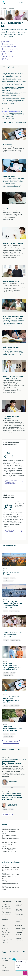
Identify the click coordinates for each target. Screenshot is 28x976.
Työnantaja (9, 7)
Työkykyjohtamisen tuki (8, 8)
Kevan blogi (18, 934)
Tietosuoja (4, 965)
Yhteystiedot (6, 904)
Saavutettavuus (6, 963)
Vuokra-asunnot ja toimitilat (7, 939)
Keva (3, 925)
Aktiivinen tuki (7, 54)
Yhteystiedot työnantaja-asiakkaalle (19, 905)
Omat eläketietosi (7, 906)
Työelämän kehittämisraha (10, 49)
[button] (25, 973)
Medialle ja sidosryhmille (6, 931)
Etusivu (3, 7)
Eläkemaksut (19, 919)
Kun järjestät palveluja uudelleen (20, 922)
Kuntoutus (5, 919)
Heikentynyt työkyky (7, 917)
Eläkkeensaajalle (7, 914)
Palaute (4, 967)
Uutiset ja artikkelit (20, 928)
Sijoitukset (5, 934)
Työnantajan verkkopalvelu (19, 910)
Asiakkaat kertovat (8, 56)
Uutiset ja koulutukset (9, 59)
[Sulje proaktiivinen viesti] (26, 961)
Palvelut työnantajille (21, 916)
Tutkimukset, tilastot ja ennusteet (11, 348)
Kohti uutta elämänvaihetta (7, 911)
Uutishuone (18, 925)
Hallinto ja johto (7, 936)
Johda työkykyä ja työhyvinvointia (20, 913)
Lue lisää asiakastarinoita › (11, 741)
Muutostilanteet (7, 51)
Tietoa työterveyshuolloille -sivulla (11, 111)
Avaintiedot (6, 41)
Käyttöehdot (5, 960)
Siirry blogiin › (7, 814)
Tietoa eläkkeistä (7, 908)
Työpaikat (5, 942)
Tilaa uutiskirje (19, 940)
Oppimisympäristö (8, 44)
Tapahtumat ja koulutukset (19, 937)
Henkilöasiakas (7, 901)
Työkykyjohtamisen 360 (9, 46)
